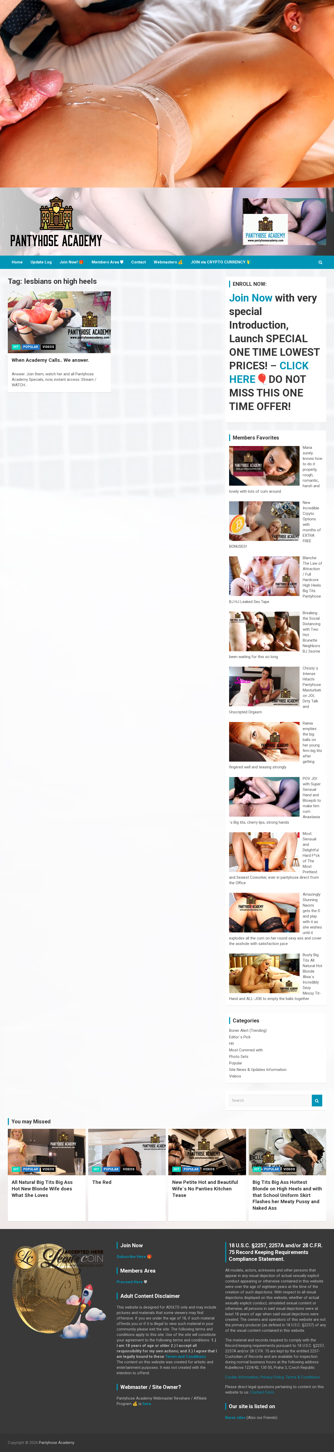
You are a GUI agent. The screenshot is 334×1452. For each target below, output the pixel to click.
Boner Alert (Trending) (248, 1030)
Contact (138, 262)
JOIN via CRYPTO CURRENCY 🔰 (221, 262)
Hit (16, 347)
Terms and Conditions (185, 1356)
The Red (101, 1182)
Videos (48, 347)
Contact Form (262, 1392)
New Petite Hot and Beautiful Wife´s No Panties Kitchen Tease (205, 1188)
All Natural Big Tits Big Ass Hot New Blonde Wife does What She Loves (42, 1188)
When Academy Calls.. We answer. (50, 360)
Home (17, 262)
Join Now (250, 298)
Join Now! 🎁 (71, 262)
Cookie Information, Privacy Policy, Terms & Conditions (272, 1377)
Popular (30, 347)
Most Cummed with (246, 1050)
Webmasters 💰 (168, 262)
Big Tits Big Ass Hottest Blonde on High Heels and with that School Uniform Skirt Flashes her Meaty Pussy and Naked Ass (287, 1195)
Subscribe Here (131, 1256)
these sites (235, 1417)
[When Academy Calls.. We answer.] (59, 322)
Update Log (41, 262)
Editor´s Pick (239, 1037)
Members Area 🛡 (107, 262)
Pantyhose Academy (56, 1442)
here (146, 1403)
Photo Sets (238, 1056)
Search (317, 1100)
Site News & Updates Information (258, 1069)
